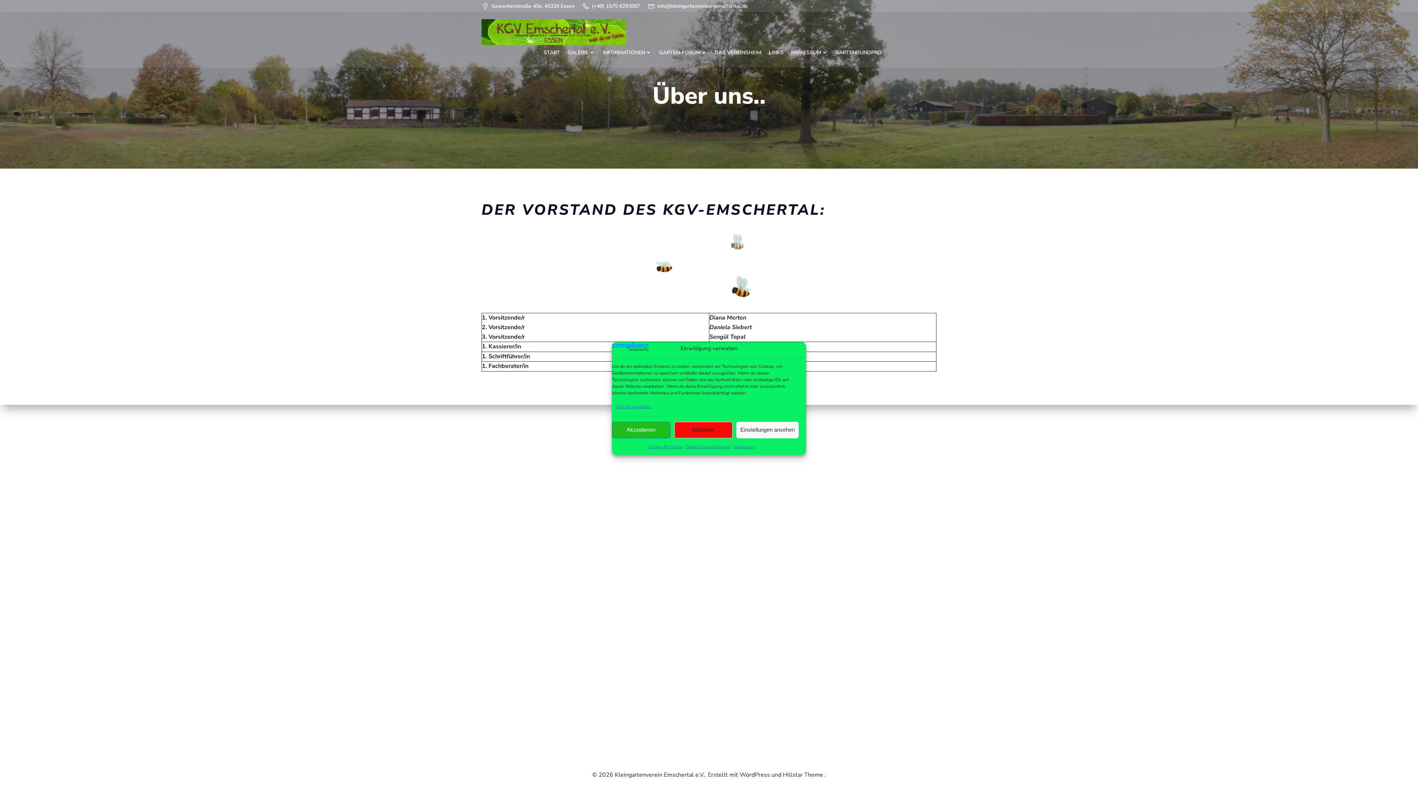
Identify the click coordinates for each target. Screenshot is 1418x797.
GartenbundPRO (858, 52)
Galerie (578, 52)
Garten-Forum (680, 52)
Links (776, 52)
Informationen (624, 52)
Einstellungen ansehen (767, 430)
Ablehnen (703, 430)
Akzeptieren (641, 430)
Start (552, 52)
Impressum (745, 446)
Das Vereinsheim (738, 52)
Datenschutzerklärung (708, 446)
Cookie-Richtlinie (665, 446)
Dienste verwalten (633, 407)
